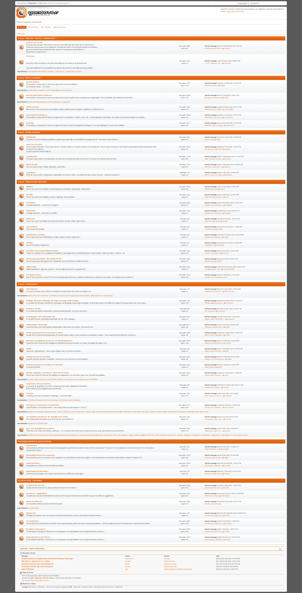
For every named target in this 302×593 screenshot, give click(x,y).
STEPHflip (220, 245)
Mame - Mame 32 (57, 412)
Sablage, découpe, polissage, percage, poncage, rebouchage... (52, 300)
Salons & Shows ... (33, 463)
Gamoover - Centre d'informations (32, 548)
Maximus (67, 412)
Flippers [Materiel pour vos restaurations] (99, 296)
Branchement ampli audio (213, 98)
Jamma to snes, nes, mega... (214, 175)
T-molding (31, 400)
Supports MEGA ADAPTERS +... (215, 319)
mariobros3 (229, 117)
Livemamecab (75, 412)
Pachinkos (30, 210)
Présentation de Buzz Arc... (213, 291)
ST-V (232, 435)
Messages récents (28, 553)
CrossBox (152, 412)
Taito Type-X (238, 435)
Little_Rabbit (229, 109)
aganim (227, 149)
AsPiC (237, 11)
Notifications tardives (212, 496)
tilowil (226, 237)
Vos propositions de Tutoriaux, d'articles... (41, 71)
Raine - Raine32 (86, 412)
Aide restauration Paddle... (213, 109)
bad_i (226, 375)
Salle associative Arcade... (213, 458)
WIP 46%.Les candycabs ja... (214, 524)
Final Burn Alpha (161, 412)
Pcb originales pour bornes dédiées (88, 435)
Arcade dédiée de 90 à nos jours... (61, 90)
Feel (227, 197)
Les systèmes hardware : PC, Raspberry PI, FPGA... (47, 416)
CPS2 (114, 435)
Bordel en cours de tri (35, 529)
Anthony (227, 167)
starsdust (222, 311)
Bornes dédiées (32, 82)
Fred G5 (225, 253)
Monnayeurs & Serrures (43, 400)
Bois (38, 296)
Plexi (34, 296)
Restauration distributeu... (213, 237)
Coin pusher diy (210, 229)
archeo (226, 387)
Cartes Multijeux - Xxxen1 (125, 435)
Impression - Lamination (49, 296)
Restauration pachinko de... (213, 213)
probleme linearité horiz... (213, 532)
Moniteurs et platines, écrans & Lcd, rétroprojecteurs (49, 340)
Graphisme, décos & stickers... (39, 383)
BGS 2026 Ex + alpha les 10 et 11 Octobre (36, 561)
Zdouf (218, 140)
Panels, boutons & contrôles (38, 356)
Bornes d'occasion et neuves (75, 296)
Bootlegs (73, 435)
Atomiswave (163, 435)
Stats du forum (27, 572)
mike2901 (229, 396)
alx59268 (229, 205)
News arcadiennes (34, 501)
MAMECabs (31, 137)
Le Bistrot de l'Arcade (35, 485)
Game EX (99, 412)
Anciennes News (33, 508)
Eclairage (55, 400)
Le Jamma (31, 379)
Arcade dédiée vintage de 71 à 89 (39, 90)
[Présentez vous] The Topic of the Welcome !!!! (37, 564)
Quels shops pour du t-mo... (214, 396)
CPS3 (157, 435)
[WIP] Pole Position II (211, 86)
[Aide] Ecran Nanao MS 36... (214, 343)
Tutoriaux (30, 56)
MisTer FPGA (43, 423)
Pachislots (30, 202)
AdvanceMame (172, 412)
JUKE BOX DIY (209, 261)
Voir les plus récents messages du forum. (35, 580)
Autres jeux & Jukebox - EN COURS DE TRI (44, 258)
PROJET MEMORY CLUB (212, 449)
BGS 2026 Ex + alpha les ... (213, 466)
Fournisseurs (31, 289)
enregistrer (65, 3)
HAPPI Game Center (129, 412)
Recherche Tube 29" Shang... (214, 125)
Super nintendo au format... (214, 159)
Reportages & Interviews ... (38, 471)
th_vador (224, 277)
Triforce (245, 435)
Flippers (29, 186)
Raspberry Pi (32, 423)
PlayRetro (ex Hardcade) (36, 412)
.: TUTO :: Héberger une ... (213, 63)
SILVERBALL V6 (209, 245)
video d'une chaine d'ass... (213, 474)
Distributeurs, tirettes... (36, 234)
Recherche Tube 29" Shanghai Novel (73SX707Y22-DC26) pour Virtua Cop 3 (47, 559)
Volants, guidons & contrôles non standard (44, 364)
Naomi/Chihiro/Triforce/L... (213, 375)
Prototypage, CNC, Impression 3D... (41, 316)
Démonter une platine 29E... (214, 327)
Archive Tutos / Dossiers (74, 71)
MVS (110, 435)
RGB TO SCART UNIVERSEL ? (214, 335)
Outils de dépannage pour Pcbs (59, 435)
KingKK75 (226, 449)
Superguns (31, 172)
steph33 (228, 159)
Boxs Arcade (104, 435)
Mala (146, 412)
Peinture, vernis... (33, 308)
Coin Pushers (31, 226)
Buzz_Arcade (229, 291)
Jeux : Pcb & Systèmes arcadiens (40, 428)
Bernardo (227, 63)
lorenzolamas (229, 407)
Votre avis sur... (60, 71)
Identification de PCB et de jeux (38, 435)
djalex (223, 86)
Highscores (31, 513)
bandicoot (231, 319)
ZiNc (197, 412)
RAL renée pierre (210, 311)
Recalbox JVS (209, 504)
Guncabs (30, 123)
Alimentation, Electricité (36, 324)
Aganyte (228, 213)
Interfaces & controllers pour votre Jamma (71, 379)
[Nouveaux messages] (21, 47)
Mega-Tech (197, 435)
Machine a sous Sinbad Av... (214, 205)
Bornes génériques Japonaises (38, 102)
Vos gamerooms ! (33, 275)
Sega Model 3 (225, 435)
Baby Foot (30, 218)
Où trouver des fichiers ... (213, 387)
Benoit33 (229, 175)
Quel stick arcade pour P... (213, 167)
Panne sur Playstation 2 (212, 253)
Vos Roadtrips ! (32, 521)
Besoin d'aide (209, 140)
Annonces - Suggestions (36, 493)
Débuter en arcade (34, 42)
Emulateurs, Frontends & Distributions (42, 405)
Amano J (128, 567)
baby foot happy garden (212, 221)
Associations (31, 445)
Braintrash (229, 303)
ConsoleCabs (31, 156)
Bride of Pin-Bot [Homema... (214, 197)
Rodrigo (218, 504)
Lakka (206, 412)
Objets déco (31, 266)
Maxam (225, 221)
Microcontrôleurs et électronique (46, 379)
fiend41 (227, 48)
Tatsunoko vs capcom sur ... (214, 431)
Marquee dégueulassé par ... (214, 303)
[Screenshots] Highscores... (214, 515)
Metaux (30, 296)
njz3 (220, 367)
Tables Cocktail (32, 107)
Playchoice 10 (188, 435)
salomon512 (230, 125)
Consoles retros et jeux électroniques (42, 250)
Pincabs (29, 194)
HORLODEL (94, 379)
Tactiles (29, 242)
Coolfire (220, 229)
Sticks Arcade (32, 164)
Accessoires (61, 296)
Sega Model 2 (215, 435)
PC (37, 423)
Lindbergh (143, 435)
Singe (93, 412)
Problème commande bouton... (215, 359)
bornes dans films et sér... (213, 488)
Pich (242, 11)
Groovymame (182, 412)
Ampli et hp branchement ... (214, 351)
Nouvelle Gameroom (211, 277)
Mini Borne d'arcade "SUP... (213, 149)
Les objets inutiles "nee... (213, 269)
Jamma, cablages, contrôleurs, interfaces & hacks (47, 372)
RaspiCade (106, 412)
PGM (148, 435)
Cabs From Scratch (34, 144)
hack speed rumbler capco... (214, 419)
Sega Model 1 (206, 435)
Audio (28, 348)
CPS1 (152, 435)
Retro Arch (140, 412)
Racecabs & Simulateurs (36, 115)
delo (227, 351)
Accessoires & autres (65, 400)
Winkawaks (191, 412)
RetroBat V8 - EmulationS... (213, 407)
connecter (51, 3)
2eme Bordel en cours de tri (38, 537)
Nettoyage (76, 400)
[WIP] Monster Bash (211, 189)
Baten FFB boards (210, 367)
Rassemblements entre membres (40, 455)
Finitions (30, 393)
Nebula (201, 412)
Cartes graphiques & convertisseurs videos (44, 332)
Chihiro (136, 435)
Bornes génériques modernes (39, 95)
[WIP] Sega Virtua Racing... (213, 117)
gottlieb (219, 261)
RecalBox (120, 412)
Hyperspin (47, 412)
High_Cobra (231, 11)
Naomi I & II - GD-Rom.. (175, 435)
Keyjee (228, 540)
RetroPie (113, 412)
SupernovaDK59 (229, 269)
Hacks (88, 379)
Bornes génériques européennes (59, 102)
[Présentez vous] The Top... (213, 48)
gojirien (228, 431)
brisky (227, 515)
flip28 (228, 335)
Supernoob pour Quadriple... (214, 540)
